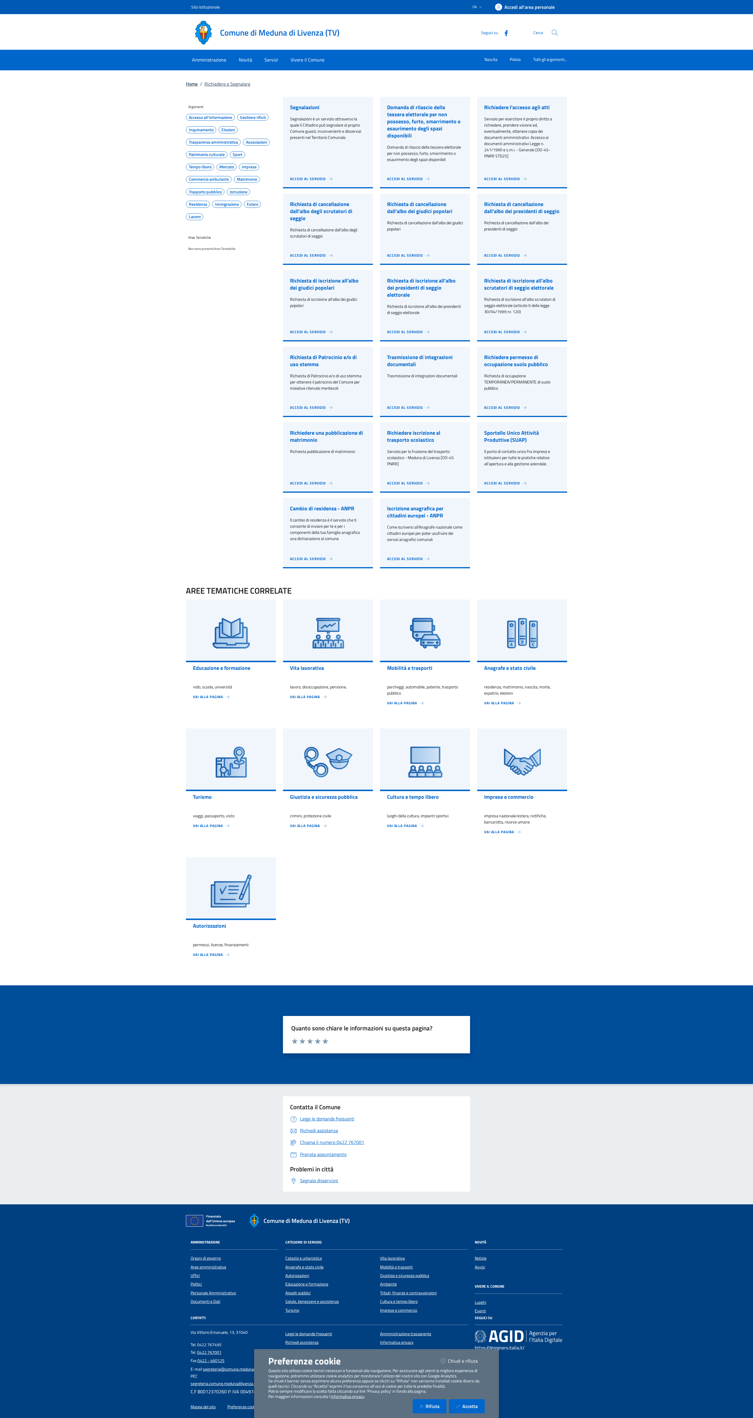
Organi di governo (206, 1258)
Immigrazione (227, 204)
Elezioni (228, 130)
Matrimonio (247, 179)
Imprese (249, 167)
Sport (237, 154)
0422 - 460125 (210, 1360)
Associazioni (256, 142)
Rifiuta (436, 1406)
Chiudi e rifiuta (466, 1360)
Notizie (481, 1258)
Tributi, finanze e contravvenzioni (408, 1293)
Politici (196, 1284)
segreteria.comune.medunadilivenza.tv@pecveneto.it (237, 1383)
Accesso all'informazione (210, 117)
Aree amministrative (208, 1267)
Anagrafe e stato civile (304, 1267)
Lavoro (195, 216)
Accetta (473, 1406)
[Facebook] (504, 32)
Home (192, 83)
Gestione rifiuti (253, 117)
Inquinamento (201, 130)
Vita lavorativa (392, 1258)
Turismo (292, 1310)
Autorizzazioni (297, 1275)
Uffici (195, 1275)
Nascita (490, 59)
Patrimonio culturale (207, 154)
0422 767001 (209, 1352)
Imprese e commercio (398, 1310)
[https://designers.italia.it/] (518, 1336)
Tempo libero (200, 167)
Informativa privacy (397, 1342)
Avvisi (480, 1267)
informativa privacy (347, 1396)
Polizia (515, 59)
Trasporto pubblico (205, 192)
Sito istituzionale (205, 7)
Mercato (226, 167)
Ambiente (388, 1284)
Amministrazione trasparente (405, 1334)
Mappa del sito (203, 1407)
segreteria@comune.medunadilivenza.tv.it (239, 1369)
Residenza (198, 204)
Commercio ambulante (209, 179)
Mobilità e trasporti (396, 1267)
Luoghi (480, 1302)
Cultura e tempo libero (399, 1301)
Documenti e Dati (205, 1301)
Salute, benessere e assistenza (312, 1301)
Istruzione (238, 192)
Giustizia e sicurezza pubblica (404, 1275)
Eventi (480, 1311)
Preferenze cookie (242, 1407)
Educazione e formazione (306, 1284)
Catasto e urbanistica (303, 1258)
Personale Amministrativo (213, 1293)
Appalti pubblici (298, 1293)
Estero (252, 204)
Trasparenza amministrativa (213, 142)
